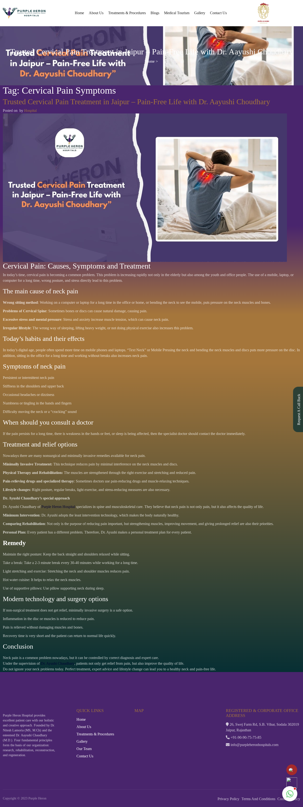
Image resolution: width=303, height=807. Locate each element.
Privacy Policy (228, 799)
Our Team (84, 749)
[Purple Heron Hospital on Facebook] (229, 754)
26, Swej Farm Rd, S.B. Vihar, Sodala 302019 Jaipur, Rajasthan (262, 727)
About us (96, 13)
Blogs (155, 13)
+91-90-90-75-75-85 (245, 737)
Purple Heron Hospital (58, 507)
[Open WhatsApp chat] (289, 793)
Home (79, 13)
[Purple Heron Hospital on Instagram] (238, 754)
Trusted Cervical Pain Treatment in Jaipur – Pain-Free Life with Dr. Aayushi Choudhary (136, 102)
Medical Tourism (176, 13)
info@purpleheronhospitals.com (254, 745)
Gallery (199, 13)
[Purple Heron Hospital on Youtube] (247, 754)
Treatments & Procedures (127, 13)
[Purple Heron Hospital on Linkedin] (257, 754)
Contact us (218, 13)
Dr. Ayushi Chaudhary (57, 663)
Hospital (30, 110)
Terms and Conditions (258, 799)
